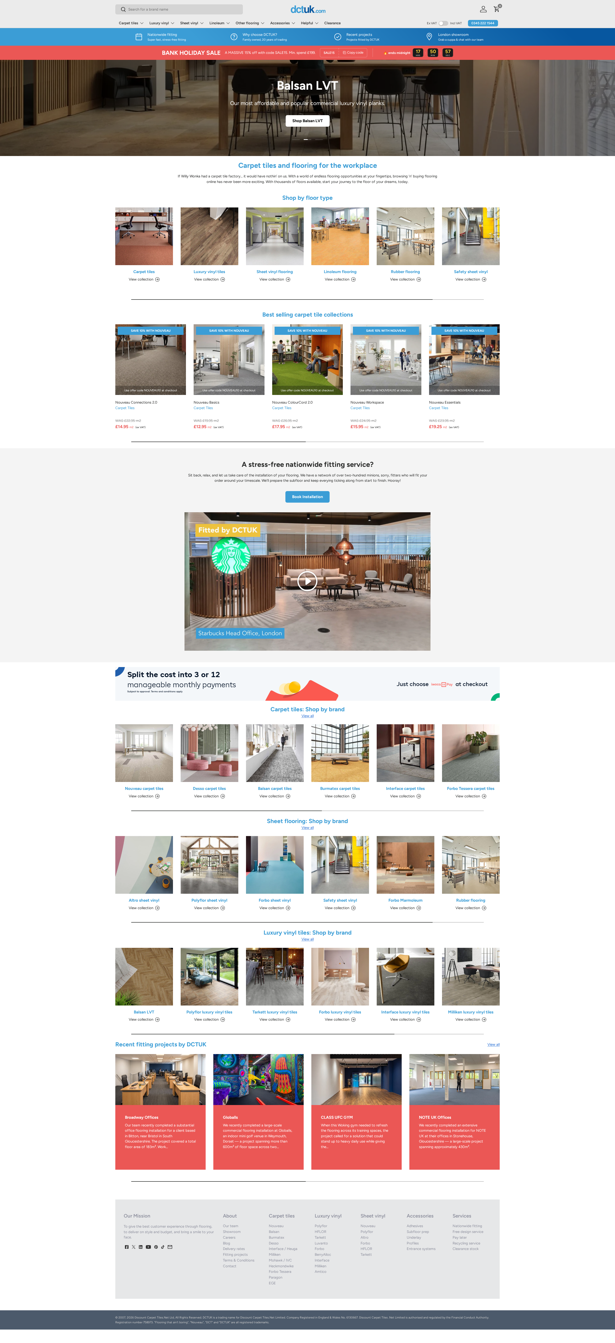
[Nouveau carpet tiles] (144, 753)
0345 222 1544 (482, 23)
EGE (272, 1283)
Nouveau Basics (206, 402)
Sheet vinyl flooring (275, 271)
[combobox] (179, 9)
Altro (365, 1237)
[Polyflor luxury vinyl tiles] (209, 977)
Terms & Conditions (238, 1260)
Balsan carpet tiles (275, 788)
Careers (229, 1237)
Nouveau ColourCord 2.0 (292, 402)
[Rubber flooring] (405, 236)
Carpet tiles (128, 23)
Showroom (232, 1232)
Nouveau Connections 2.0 (136, 402)
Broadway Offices (141, 1117)
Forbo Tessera (280, 1271)
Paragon (275, 1277)
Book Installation (307, 496)
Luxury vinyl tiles (209, 271)
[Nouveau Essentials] (464, 359)
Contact (229, 1266)
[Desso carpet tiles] (209, 753)
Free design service (468, 1232)
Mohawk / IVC (280, 1260)
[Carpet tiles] (144, 236)
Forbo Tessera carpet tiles (470, 788)
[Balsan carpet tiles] (275, 753)
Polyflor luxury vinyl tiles (209, 1012)
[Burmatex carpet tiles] (340, 753)
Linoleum (216, 23)
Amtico (320, 1271)
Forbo (319, 1249)
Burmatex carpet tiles (340, 788)
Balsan (274, 1232)
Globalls (230, 1117)
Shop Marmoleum (307, 120)
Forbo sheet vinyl (275, 900)
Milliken (274, 1254)
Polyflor (321, 1226)
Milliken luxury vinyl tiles (470, 1012)
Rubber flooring (405, 271)
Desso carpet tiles (209, 788)
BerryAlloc (323, 1254)
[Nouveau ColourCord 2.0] (307, 359)
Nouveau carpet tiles (144, 788)
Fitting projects (235, 1254)
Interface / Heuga (283, 1249)
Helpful (307, 23)
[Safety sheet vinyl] (471, 236)
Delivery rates (234, 1249)
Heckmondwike (281, 1266)
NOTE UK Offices (435, 1117)
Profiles (413, 1243)
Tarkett (320, 1237)
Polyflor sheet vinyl (209, 900)
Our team (230, 1226)
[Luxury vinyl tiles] (209, 236)
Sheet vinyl (189, 23)
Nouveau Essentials (445, 402)
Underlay (414, 1237)
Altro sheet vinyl (144, 900)
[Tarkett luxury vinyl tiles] (275, 977)
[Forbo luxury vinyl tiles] (340, 977)
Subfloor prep (418, 1232)
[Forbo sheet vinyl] (275, 865)
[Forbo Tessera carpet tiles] (471, 753)
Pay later (460, 1237)
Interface (322, 1260)
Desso (274, 1243)
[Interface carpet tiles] (405, 753)
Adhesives (415, 1226)
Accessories (280, 23)
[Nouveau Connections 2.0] (150, 359)
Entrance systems (421, 1249)
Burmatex (276, 1237)
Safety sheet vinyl (471, 271)
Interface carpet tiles (405, 788)
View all (307, 716)
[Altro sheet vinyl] (144, 865)
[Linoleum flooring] (340, 236)
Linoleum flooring (340, 271)
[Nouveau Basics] (229, 359)
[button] (497, 9)
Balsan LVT (144, 1012)
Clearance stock (466, 1249)
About (230, 1216)
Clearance (332, 23)
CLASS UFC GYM (337, 1117)
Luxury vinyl (159, 23)
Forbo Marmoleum (405, 900)
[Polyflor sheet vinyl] (209, 865)
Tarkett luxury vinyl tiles (274, 1012)
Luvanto (321, 1243)
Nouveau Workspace (367, 402)
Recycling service (466, 1243)
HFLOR (320, 1232)
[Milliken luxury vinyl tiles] (471, 977)
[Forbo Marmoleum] (405, 865)
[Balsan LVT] (144, 977)
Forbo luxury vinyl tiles (340, 1012)
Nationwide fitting (467, 1226)
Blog (226, 1243)
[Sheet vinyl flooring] (275, 236)
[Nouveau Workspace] (386, 359)
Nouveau (276, 1226)
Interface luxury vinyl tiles (405, 1012)
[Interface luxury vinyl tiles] (405, 977)
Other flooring (247, 23)
